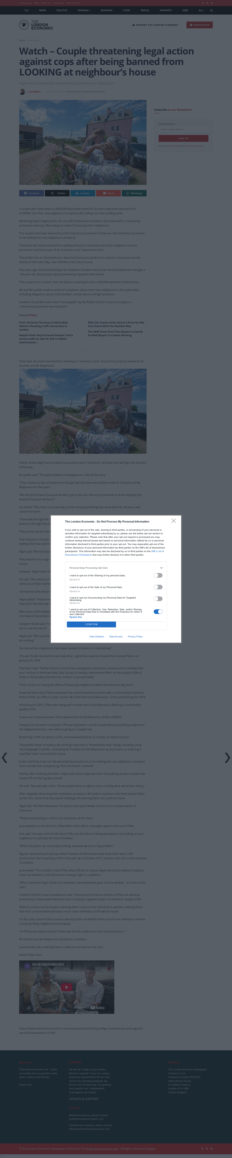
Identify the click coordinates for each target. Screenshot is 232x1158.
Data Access (116, 636)
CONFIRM (91, 624)
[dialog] (116, 579)
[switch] (158, 575)
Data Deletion (97, 636)
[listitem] (116, 568)
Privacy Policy (135, 636)
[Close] (175, 522)
